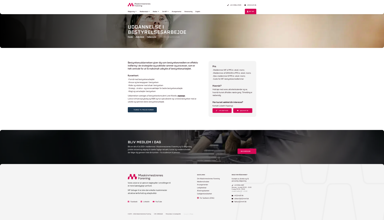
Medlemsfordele (203, 182)
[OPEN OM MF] (168, 11)
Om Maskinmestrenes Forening (208, 178)
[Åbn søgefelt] (241, 11)
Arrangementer (202, 185)
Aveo (191, 214)
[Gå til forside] (139, 5)
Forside (130, 37)
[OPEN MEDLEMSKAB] (149, 11)
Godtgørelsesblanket (204, 194)
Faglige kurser (151, 37)
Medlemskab (140, 37)
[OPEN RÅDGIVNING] (136, 11)
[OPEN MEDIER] (158, 11)
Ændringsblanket (203, 191)
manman (181, 95)
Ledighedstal (201, 188)
